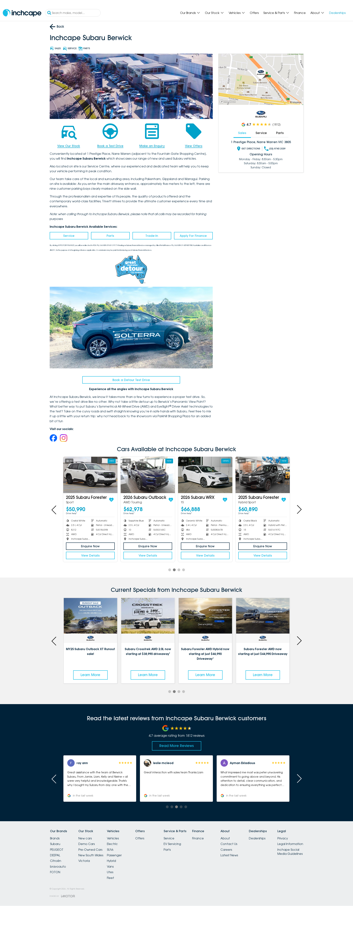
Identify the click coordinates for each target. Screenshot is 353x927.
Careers (226, 849)
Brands (54, 838)
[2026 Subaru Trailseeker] (205, 475)
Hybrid (111, 861)
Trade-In (151, 236)
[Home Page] (22, 13)
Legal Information (290, 844)
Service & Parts (274, 13)
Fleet (110, 878)
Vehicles (235, 13)
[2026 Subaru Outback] (90, 475)
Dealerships (337, 13)
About (315, 13)
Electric (112, 844)
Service (68, 236)
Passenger (114, 855)
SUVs (110, 849)
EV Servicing (172, 844)
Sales (242, 133)
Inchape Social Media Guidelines (290, 852)
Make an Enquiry (152, 146)
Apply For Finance (193, 236)
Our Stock (212, 13)
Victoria (84, 861)
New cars (85, 838)
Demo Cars (86, 844)
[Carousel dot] (169, 569)
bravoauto (58, 866)
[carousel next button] (298, 509)
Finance (300, 13)
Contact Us (229, 844)
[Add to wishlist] (113, 500)
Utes (110, 872)
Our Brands (188, 13)
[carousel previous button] (54, 509)
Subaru (55, 844)
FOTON (55, 872)
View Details (90, 555)
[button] (253, 778)
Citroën (55, 861)
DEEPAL (55, 855)
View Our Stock (68, 146)
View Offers (193, 146)
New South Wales (90, 855)
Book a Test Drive (110, 146)
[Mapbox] (228, 101)
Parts (110, 236)
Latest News (229, 855)
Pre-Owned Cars (90, 849)
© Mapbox (295, 102)
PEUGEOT (56, 849)
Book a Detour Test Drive (131, 380)
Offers (254, 13)
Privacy (282, 838)
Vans (110, 866)
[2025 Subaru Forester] (263, 475)
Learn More (90, 675)
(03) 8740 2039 (277, 148)
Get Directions (250, 148)
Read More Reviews (176, 745)
